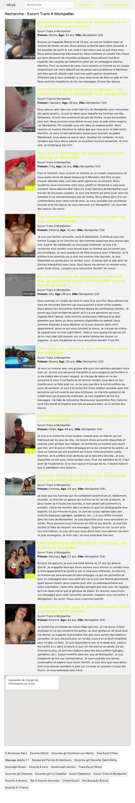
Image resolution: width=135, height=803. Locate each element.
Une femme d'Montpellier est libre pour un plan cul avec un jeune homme (81, 218)
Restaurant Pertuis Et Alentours (51, 760)
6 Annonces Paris (16, 753)
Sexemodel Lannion (63, 767)
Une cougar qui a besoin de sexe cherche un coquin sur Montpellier (82, 350)
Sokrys (9, 5)
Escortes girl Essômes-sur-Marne (73, 753)
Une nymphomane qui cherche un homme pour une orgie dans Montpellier (82, 545)
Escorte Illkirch (39, 753)
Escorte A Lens (38, 767)
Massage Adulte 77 (17, 760)
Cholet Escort (70, 780)
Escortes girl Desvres (18, 773)
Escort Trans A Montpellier (110, 773)
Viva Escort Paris (107, 753)
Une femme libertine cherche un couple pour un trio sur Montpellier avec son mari (82, 24)
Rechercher (85, 5)
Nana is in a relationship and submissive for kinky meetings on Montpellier (80, 155)
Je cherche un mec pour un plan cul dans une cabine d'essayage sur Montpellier (83, 609)
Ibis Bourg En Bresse (95, 780)
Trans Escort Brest (90, 767)
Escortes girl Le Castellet (50, 773)
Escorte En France (16, 787)
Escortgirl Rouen (15, 767)
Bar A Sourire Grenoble (44, 780)
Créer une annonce (115, 5)
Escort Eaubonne (80, 773)
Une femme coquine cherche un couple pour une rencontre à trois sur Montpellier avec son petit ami (82, 91)
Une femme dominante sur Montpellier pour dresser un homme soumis (82, 418)
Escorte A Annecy (16, 780)
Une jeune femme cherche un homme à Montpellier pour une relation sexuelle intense (81, 477)
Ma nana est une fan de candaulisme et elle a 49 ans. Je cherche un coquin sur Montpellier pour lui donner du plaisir (81, 280)
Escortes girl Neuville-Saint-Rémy (95, 760)
